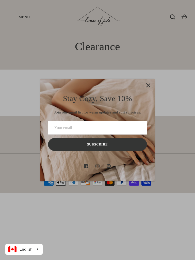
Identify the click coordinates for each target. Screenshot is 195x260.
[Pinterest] (108, 166)
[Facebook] (86, 166)
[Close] (148, 85)
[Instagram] (97, 166)
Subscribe (97, 144)
